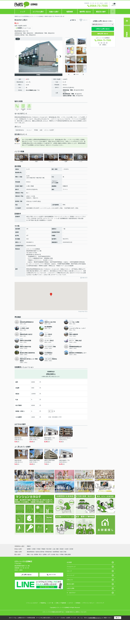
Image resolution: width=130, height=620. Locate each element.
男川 (40, 554)
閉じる (117, 617)
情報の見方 (84, 277)
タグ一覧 (51, 603)
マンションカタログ (32, 603)
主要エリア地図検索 (61, 603)
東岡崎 (36, 554)
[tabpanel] (76, 55)
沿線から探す (54, 12)
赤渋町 (71, 549)
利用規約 (78, 603)
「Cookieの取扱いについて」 (94, 617)
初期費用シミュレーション (24, 28)
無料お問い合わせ (102, 33)
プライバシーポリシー (88, 603)
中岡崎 (61, 554)
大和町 (34, 549)
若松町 (62, 549)
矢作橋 (53, 554)
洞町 (57, 549)
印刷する (73, 20)
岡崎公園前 (68, 554)
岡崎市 (20, 31)
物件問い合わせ (85, 12)
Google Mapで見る (82, 311)
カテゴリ (71, 603)
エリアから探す (38, 12)
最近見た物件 (101, 12)
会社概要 (69, 562)
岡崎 (71, 90)
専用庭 (36, 130)
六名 (32, 554)
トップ (22, 12)
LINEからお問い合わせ (103, 29)
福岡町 (29, 549)
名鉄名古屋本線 (67, 95)
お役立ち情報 (70, 588)
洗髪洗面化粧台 (19, 130)
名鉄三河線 (63, 551)
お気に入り (85, 20)
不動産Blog (43, 603)
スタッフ (69, 571)
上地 (23, 31)
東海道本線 (66, 90)
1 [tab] (74, 74)
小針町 (67, 549)
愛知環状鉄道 (66, 93)
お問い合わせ (27, 574)
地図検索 (69, 12)
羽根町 (44, 549)
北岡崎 (44, 554)
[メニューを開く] (113, 11)
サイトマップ (70, 575)
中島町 (39, 549)
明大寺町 (49, 549)
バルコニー (29, 130)
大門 (49, 554)
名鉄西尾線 (56, 551)
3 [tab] (77, 74)
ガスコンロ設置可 (49, 130)
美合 (74, 95)
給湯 (41, 130)
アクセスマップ (71, 566)
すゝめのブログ (71, 592)
